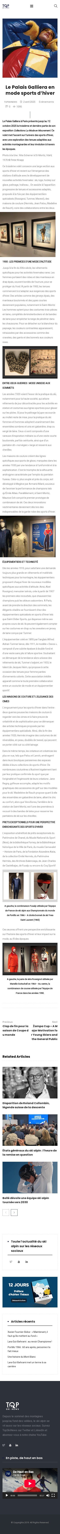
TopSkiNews (10, 102)
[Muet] (48, 1495)
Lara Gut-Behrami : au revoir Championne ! (30, 1341)
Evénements (46, 102)
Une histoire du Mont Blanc (22, 1356)
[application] (30, 1483)
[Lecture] (6, 1495)
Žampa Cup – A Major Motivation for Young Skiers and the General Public (44, 1030)
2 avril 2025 (29, 102)
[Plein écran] (53, 1495)
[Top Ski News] (5, 6)
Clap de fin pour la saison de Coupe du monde (15, 1028)
